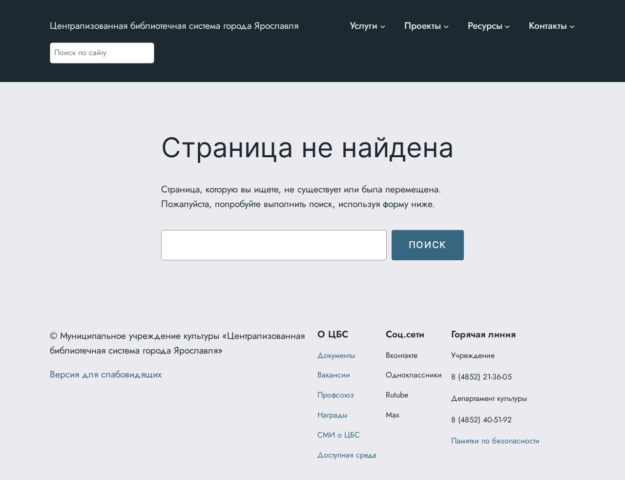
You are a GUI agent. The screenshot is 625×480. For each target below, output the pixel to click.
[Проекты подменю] (446, 26)
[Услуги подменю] (383, 26)
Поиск (428, 244)
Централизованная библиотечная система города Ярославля (174, 25)
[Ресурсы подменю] (507, 26)
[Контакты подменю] (572, 26)
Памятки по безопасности (495, 440)
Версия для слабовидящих (106, 374)
